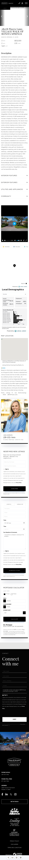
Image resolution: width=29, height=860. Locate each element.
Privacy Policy (18, 482)
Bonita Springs (22, 392)
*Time (4, 526)
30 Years (8, 593)
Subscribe (14, 488)
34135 (4, 394)
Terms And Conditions (14, 847)
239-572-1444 (19, 3)
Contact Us (9, 504)
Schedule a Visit (20, 504)
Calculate (14, 619)
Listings (8, 392)
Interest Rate (6, 610)
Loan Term (6, 591)
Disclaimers (14, 844)
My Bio (22, 439)
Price (4, 598)
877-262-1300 (5, 781)
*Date (4, 520)
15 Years (14, 593)
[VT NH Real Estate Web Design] (17, 855)
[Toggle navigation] (26, 3)
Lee (16, 392)
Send (14, 719)
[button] (2, 16)
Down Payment (7, 604)
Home (2, 392)
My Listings (5, 439)
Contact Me (17, 439)
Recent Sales (11, 439)
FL (12, 392)
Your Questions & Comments (10, 532)
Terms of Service (10, 576)
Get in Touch (14, 801)
